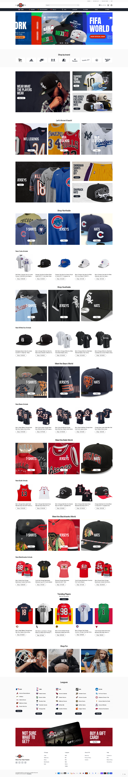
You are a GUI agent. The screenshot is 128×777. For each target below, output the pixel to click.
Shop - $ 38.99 (60, 508)
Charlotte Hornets (43, 705)
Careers (86, 759)
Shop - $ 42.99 (60, 279)
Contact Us (109, 755)
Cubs (22, 9)
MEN (64, 660)
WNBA (66, 766)
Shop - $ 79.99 (40, 635)
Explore (64, 599)
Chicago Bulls (42, 708)
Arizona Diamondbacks (24, 693)
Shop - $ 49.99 (41, 279)
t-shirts (31, 458)
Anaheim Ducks (82, 693)
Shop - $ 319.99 (80, 634)
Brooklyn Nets (42, 701)
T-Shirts (31, 229)
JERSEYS (21, 180)
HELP (112, 1)
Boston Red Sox (23, 706)
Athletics (21, 696)
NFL (66, 757)
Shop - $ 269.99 (21, 584)
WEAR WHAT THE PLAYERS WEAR (24, 89)
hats (97, 382)
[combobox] (62, 5)
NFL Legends (31, 139)
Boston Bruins (82, 701)
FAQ (108, 757)
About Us (87, 755)
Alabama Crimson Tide (104, 697)
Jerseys (64, 229)
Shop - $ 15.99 (40, 584)
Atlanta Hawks (42, 693)
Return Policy (110, 759)
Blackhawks (43, 9)
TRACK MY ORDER (105, 1)
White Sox (46, 757)
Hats (97, 229)
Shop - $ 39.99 (80, 431)
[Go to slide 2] (62, 43)
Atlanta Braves (22, 699)
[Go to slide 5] (67, 43)
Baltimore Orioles (23, 703)
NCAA (66, 764)
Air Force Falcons (103, 693)
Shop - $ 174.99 (41, 431)
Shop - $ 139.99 (100, 355)
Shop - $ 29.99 (100, 431)
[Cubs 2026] (64, 28)
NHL (66, 759)
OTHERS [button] (107, 9)
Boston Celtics (42, 697)
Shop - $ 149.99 (21, 431)
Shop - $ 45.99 (100, 508)
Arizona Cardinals (63, 693)
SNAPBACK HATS (78, 191)
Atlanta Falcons (62, 697)
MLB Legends (97, 139)
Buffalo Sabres (82, 705)
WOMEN (31, 660)
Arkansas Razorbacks (104, 708)
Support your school (77, 79)
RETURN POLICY (96, 1)
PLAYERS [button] (85, 9)
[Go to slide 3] (64, 43)
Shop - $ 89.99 (99, 635)
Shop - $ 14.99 (60, 584)
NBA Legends (64, 139)
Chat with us (109, 761)
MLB (66, 755)
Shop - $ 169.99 (21, 279)
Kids (97, 660)
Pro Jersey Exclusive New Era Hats (78, 100)
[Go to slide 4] (65, 43)
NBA (66, 761)
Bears (33, 9)
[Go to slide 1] (60, 43)
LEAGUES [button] (74, 9)
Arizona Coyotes (83, 697)
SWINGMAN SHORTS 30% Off (78, 169)
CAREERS (88, 1)
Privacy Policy (88, 757)
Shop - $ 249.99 (100, 584)
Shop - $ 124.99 (61, 355)
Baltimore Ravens (63, 701)
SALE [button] (96, 9)
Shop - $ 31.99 (80, 279)
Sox (65, 9)
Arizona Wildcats (102, 705)
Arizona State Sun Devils (104, 701)
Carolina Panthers (63, 708)
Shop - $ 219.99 (60, 635)
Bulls (54, 9)
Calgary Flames (82, 708)
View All (19, 711)
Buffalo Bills (61, 705)
